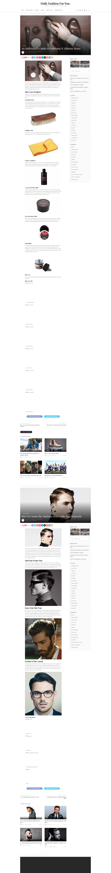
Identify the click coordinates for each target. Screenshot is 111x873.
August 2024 (74, 100)
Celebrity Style (74, 149)
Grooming (73, 154)
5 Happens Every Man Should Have (54, 475)
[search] (89, 10)
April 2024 (73, 110)
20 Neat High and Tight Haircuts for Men (29, 797)
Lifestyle (37, 10)
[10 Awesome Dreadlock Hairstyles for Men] (31, 812)
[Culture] (85, 62)
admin (26, 51)
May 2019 (73, 127)
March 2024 (73, 112)
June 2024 (73, 105)
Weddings (73, 172)
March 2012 (73, 140)
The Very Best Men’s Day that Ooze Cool (30, 475)
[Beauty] (75, 62)
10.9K (41, 457)
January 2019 (74, 137)
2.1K (41, 845)
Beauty (43, 10)
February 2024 (74, 115)
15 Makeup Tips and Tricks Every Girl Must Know (79, 82)
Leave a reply (25, 432)
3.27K (65, 455)
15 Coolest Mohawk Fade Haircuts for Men (31, 843)
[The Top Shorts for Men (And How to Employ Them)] (31, 445)
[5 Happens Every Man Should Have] (55, 467)
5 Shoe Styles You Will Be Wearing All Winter (56, 425)
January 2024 (74, 117)
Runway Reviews (74, 169)
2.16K (65, 846)
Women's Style (74, 179)
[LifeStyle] (75, 65)
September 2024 (74, 97)
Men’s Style (49, 10)
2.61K (65, 824)
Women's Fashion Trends (76, 174)
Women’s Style (58, 10)
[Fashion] (85, 65)
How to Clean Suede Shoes (52, 453)
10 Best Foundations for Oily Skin (76, 84)
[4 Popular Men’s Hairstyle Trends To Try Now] (55, 834)
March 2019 (73, 132)
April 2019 (73, 130)
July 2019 (73, 122)
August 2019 (73, 120)
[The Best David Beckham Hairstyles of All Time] (55, 812)
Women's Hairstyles (75, 177)
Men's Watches (74, 167)
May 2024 (73, 107)
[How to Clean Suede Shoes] (55, 445)
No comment (39, 51)
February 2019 (74, 135)
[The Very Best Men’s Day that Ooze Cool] (31, 467)
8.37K (41, 477)
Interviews (73, 157)
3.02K (65, 477)
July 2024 (73, 102)
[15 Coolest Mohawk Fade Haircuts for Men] (31, 834)
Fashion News (29, 10)
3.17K (41, 824)
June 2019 (73, 125)
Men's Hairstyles (74, 162)
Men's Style (25, 45)
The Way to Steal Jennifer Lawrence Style (78, 91)
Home (22, 10)
